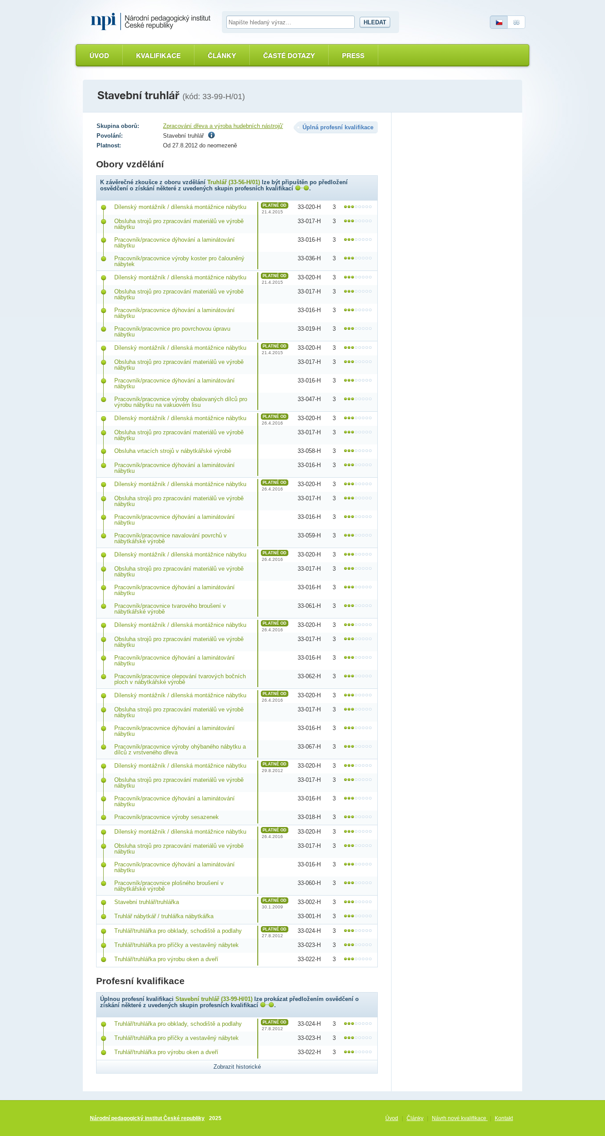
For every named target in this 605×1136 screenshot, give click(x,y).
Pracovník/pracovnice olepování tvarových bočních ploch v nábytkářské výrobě (180, 679)
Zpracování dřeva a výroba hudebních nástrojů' (223, 126)
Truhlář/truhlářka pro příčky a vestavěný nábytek (176, 945)
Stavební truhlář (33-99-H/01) (213, 999)
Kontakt (504, 1118)
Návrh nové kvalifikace (460, 1118)
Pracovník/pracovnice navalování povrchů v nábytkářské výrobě (170, 538)
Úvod (99, 55)
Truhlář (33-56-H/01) (233, 182)
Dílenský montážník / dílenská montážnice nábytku (180, 207)
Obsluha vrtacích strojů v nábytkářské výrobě (172, 451)
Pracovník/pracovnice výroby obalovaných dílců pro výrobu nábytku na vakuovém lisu (180, 402)
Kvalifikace (158, 55)
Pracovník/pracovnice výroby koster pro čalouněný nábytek (179, 261)
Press (353, 55)
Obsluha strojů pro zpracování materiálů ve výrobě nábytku (179, 224)
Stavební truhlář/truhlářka (146, 902)
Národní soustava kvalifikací (153, 22)
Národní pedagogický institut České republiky (147, 1118)
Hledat (375, 22)
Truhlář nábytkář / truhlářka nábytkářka (163, 916)
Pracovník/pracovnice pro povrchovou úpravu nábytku (172, 331)
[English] (516, 22)
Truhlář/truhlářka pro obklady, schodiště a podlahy (178, 930)
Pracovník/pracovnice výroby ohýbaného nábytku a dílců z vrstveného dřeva (180, 749)
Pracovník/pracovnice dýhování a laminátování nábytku (174, 242)
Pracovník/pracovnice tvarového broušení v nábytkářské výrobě (170, 609)
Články (222, 55)
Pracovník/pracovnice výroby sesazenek (166, 817)
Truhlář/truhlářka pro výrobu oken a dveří (166, 959)
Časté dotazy (289, 55)
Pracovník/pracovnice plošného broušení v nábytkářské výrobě (169, 886)
